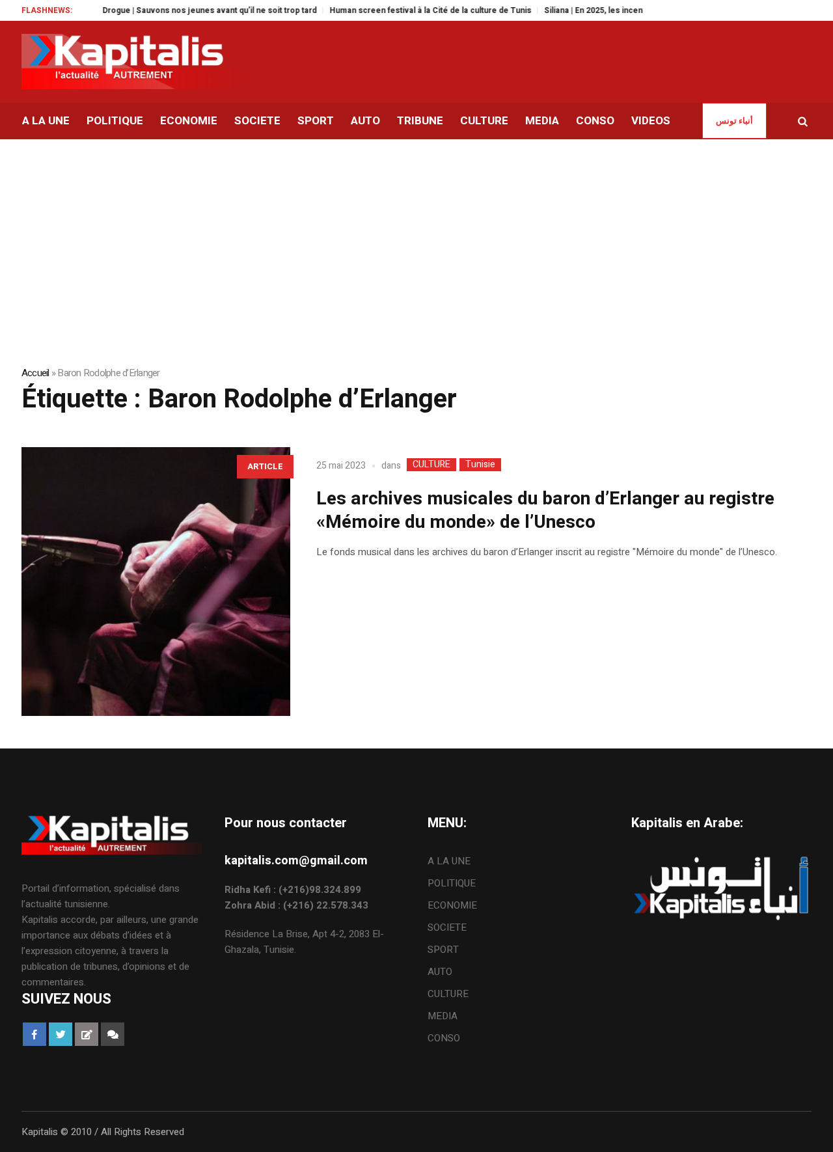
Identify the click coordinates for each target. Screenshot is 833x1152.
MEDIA (442, 1016)
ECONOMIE (452, 905)
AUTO (440, 972)
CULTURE (431, 464)
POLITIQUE (452, 883)
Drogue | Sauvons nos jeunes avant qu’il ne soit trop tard (193, 10)
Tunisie (480, 464)
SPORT (443, 949)
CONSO (444, 1038)
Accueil (35, 373)
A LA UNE (449, 861)
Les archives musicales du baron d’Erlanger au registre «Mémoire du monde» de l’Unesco (545, 511)
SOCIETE (447, 927)
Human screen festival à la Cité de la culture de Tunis (414, 10)
